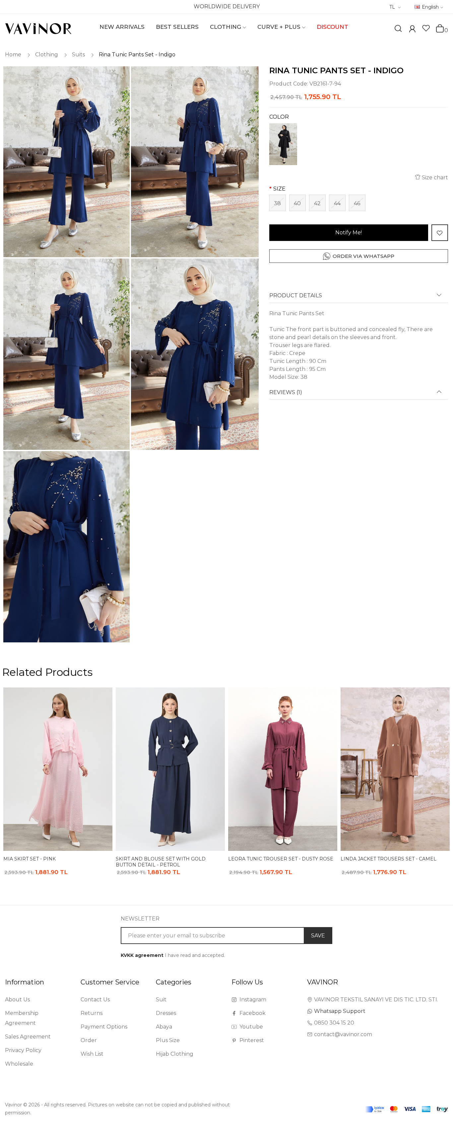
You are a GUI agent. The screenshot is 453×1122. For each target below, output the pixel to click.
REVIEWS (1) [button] (285, 392)
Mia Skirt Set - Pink (29, 859)
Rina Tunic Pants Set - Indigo (137, 54)
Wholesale (19, 1064)
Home (13, 54)
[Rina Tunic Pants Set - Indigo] (66, 162)
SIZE (279, 189)
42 (317, 203)
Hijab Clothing (174, 1054)
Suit (161, 999)
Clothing (46, 54)
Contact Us (95, 999)
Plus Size (168, 1040)
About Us (17, 999)
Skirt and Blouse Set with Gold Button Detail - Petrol (161, 861)
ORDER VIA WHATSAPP (363, 256)
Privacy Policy (23, 1050)
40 (297, 203)
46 (357, 203)
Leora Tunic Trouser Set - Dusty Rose (280, 859)
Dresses (166, 1013)
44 (337, 203)
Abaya (164, 1027)
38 (277, 203)
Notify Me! (348, 232)
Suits (78, 54)
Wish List (92, 1054)
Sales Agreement (28, 1036)
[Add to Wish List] (439, 232)
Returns (91, 1013)
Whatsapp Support (339, 1011)
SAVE (318, 935)
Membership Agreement (21, 1018)
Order (89, 1040)
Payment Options (104, 1027)
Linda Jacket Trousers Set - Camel (388, 859)
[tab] (358, 298)
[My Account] (412, 29)
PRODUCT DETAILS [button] (295, 296)
